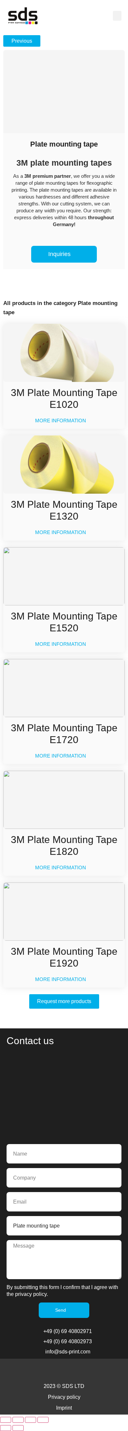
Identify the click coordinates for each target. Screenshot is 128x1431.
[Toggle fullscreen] (18, 1420)
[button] (117, 16)
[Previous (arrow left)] (5, 1428)
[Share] (30, 1420)
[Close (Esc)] (43, 1420)
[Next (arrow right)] (18, 1428)
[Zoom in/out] (5, 1420)
